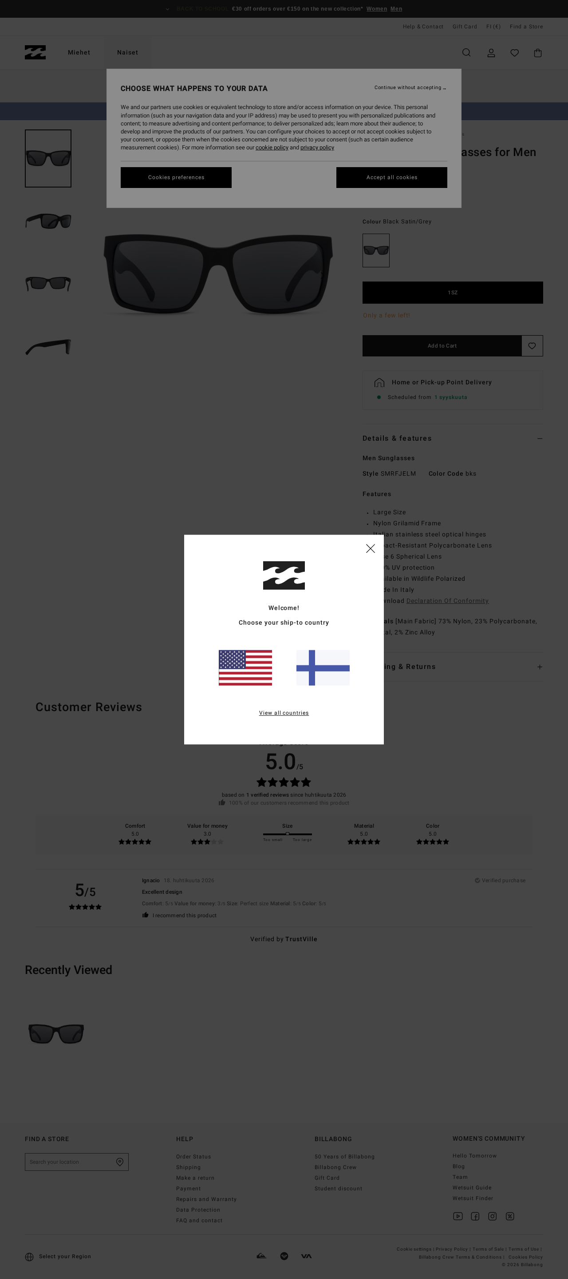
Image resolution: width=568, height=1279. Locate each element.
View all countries (284, 713)
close (370, 548)
